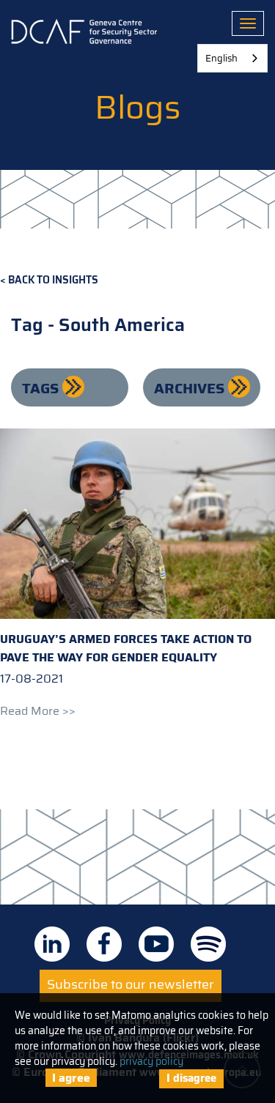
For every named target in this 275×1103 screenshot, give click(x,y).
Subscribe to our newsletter (130, 984)
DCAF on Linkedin (52, 944)
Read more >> (38, 711)
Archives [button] (191, 388)
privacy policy (151, 1061)
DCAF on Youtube (156, 944)
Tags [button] (42, 388)
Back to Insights (53, 280)
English (221, 58)
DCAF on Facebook (104, 944)
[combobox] (232, 58)
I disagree (191, 1078)
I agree (71, 1078)
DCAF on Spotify (208, 944)
